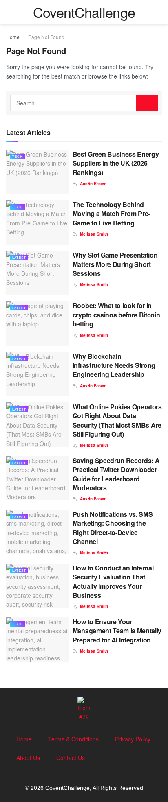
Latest (19, 257)
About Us (28, 758)
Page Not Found (46, 36)
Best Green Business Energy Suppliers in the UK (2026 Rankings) (116, 163)
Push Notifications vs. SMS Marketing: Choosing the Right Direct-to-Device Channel (113, 527)
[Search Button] (158, 12)
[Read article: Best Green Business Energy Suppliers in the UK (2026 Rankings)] (37, 172)
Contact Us (70, 758)
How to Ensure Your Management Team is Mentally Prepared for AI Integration (117, 631)
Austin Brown (93, 183)
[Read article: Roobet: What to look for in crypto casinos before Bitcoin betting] (37, 323)
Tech (17, 156)
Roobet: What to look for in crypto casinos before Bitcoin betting (116, 314)
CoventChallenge (84, 12)
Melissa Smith (94, 234)
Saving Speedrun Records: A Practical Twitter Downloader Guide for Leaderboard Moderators (116, 474)
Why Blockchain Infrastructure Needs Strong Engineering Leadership (114, 365)
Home (13, 36)
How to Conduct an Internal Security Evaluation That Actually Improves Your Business (113, 581)
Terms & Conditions (73, 739)
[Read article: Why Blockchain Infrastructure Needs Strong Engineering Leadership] (37, 374)
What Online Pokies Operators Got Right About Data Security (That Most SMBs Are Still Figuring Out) (117, 420)
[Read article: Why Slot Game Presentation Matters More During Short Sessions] (37, 273)
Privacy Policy (132, 739)
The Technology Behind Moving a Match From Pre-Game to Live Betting (111, 213)
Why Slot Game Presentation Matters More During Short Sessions (115, 264)
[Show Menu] (9, 12)
